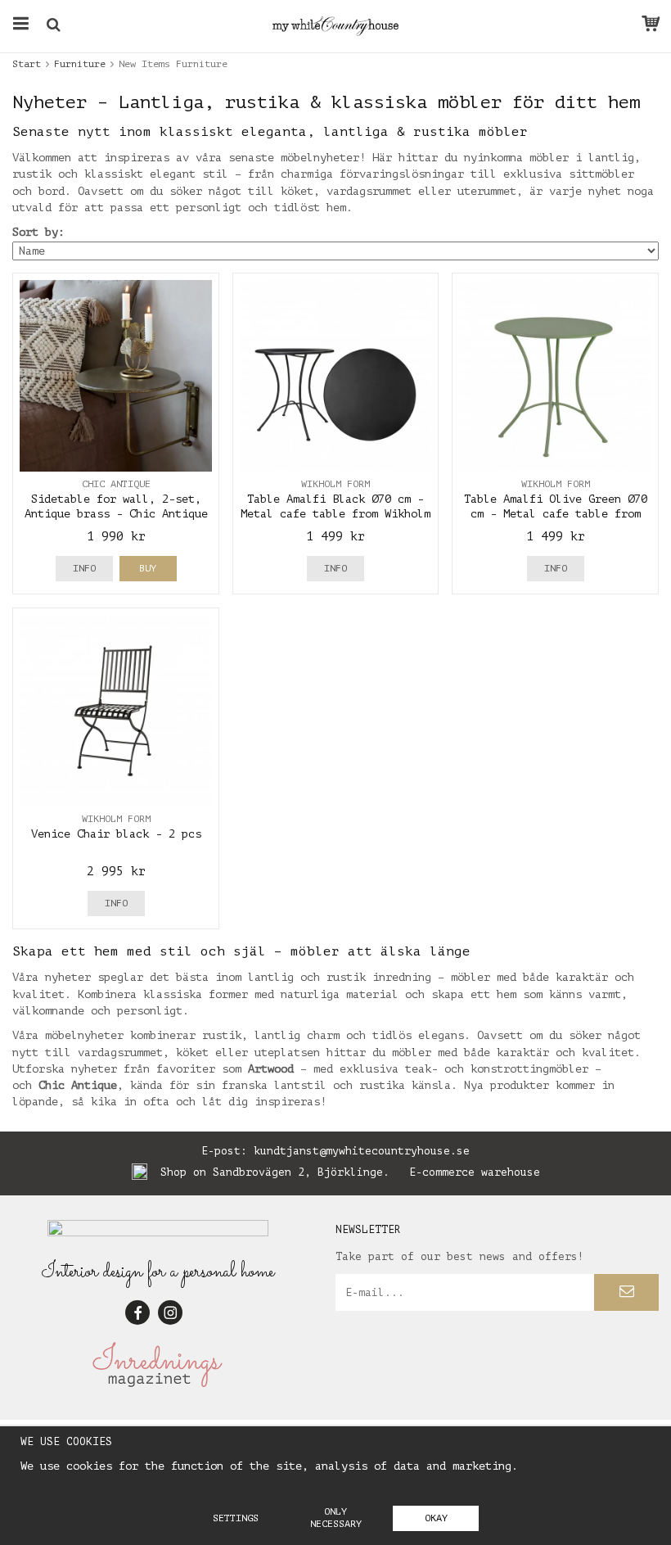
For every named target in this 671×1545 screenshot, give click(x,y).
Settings (236, 1518)
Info (84, 568)
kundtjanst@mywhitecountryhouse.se (362, 1151)
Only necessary (336, 1517)
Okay (436, 1518)
